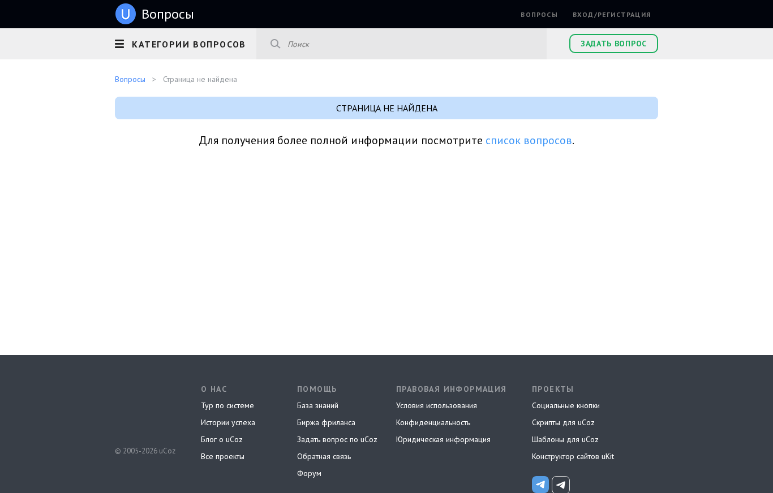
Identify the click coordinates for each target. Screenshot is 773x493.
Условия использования (436, 405)
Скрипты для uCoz (563, 422)
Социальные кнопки (566, 405)
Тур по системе (227, 405)
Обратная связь (324, 456)
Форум (309, 473)
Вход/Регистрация (612, 14)
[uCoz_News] (540, 484)
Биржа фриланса (326, 422)
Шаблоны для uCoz (565, 439)
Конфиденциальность (433, 422)
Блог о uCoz (222, 439)
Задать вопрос (614, 43)
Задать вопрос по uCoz (337, 439)
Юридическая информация (443, 439)
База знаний (317, 405)
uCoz (144, 408)
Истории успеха (228, 422)
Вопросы (539, 14)
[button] (185, 42)
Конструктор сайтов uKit (573, 456)
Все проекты (222, 456)
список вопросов (529, 140)
